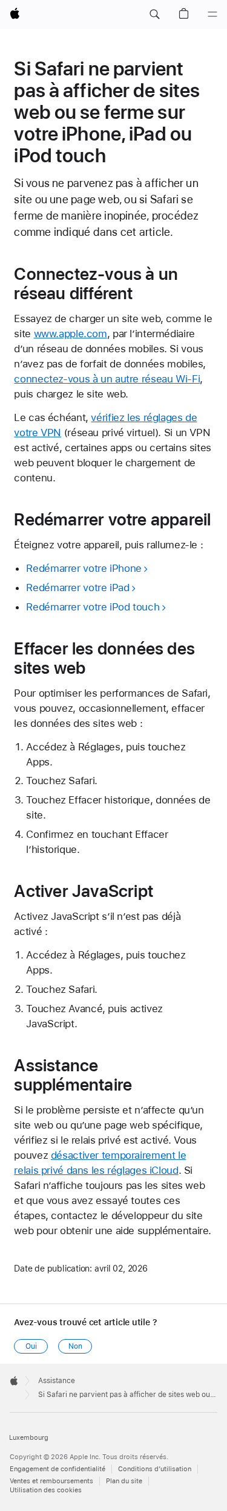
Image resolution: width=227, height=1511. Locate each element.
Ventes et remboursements (51, 1481)
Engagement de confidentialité (57, 1469)
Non (75, 1346)
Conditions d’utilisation (154, 1469)
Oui (31, 1346)
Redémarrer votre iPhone (83, 568)
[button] (154, 14)
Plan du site (124, 1481)
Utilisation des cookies (46, 1490)
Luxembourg (28, 1438)
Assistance (56, 1380)
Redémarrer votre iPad (77, 587)
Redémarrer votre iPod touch (92, 607)
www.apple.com (70, 334)
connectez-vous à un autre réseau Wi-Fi (107, 379)
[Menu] (212, 14)
